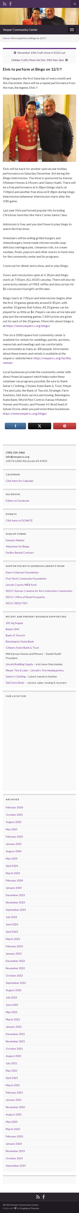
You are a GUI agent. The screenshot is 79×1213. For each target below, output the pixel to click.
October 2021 (14, 1048)
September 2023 (16, 909)
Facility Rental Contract (20, 552)
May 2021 (11, 1070)
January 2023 (14, 953)
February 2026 (14, 807)
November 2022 (15, 968)
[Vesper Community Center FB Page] (10, 3)
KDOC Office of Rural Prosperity (25, 597)
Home (6, 38)
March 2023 (13, 939)
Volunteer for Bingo (17, 546)
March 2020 (13, 1129)
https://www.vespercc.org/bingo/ (28, 325)
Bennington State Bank (20, 641)
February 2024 (14, 880)
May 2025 (11, 829)
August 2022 (13, 990)
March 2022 (13, 1019)
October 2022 (14, 975)
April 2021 (12, 1077)
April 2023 (12, 931)
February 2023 (14, 946)
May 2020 (11, 1121)
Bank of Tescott (15, 635)
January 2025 (14, 843)
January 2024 (14, 887)
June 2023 (12, 924)
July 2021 (11, 1063)
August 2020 (13, 1114)
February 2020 (14, 1136)
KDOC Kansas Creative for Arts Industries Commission (39, 590)
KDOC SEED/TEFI (17, 603)
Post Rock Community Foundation (26, 578)
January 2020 (14, 1143)
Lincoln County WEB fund (21, 584)
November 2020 (15, 1107)
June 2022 (12, 1004)
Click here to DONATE (19, 520)
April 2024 (12, 865)
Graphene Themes (29, 1208)
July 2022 (11, 997)
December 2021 (15, 1034)
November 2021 (15, 1041)
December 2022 (15, 960)
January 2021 (14, 1099)
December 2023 (15, 895)
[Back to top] (70, 1204)
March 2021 (13, 1085)
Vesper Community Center (20, 29)
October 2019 (14, 1158)
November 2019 (15, 1151)
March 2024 (13, 873)
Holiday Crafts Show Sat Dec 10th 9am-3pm (38, 60)
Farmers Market (15, 540)
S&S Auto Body (15, 682)
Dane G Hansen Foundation (22, 572)
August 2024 (13, 851)
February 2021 (14, 1092)
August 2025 (13, 822)
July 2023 (11, 917)
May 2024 (11, 858)
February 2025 (14, 836)
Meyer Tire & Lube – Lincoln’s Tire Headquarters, (35, 670)
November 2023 (15, 902)
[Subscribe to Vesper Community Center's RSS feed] (5, 3)
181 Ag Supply (14, 623)
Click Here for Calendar (19, 480)
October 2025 (14, 814)
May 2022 (11, 1012)
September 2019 (16, 1165)
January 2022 (14, 1026)
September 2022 (16, 982)
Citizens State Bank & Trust (22, 647)
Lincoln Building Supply (19, 664)
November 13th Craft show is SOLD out (41, 52)
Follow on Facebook (17, 500)
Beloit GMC (13, 629)
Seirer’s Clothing (16, 676)
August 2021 (13, 1056)
